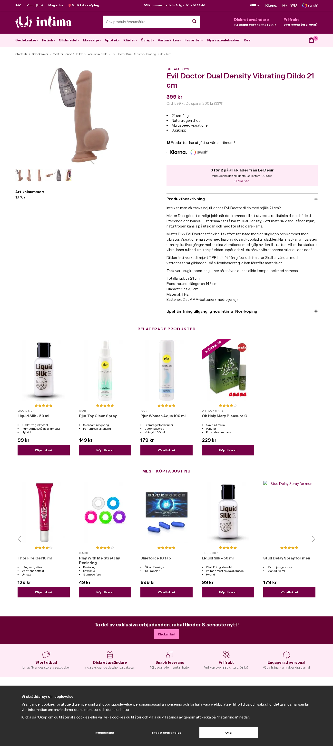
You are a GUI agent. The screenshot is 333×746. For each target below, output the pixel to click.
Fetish (47, 40)
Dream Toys (177, 69)
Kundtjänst (35, 5)
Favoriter (193, 40)
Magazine (56, 5)
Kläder (129, 40)
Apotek (111, 40)
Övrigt (146, 40)
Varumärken (168, 40)
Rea (247, 40)
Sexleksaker (25, 40)
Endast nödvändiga (166, 732)
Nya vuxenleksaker (223, 40)
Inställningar (104, 732)
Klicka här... (242, 181)
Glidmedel (68, 40)
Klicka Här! (166, 634)
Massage (91, 40)
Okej (228, 732)
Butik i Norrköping (85, 5)
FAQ (18, 5)
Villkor (255, 5)
